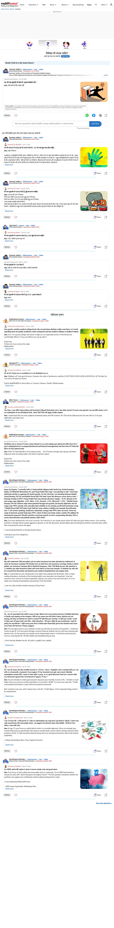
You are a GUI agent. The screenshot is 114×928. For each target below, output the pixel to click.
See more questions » (104, 803)
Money (64, 5)
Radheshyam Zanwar (16, 319)
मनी (48, 48)
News (52, 5)
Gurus (89, 5)
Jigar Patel (13, 225)
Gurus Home (5, 9)
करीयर (84, 48)
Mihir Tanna (13, 400)
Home (22, 5)
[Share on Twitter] (100, 115)
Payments (32, 5)
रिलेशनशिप (66, 48)
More (103, 5)
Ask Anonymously (83, 128)
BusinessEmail (78, 5)
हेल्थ (29, 48)
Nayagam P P (14, 363)
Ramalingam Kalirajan (17, 480)
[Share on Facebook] (93, 115)
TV (96, 5)
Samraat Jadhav (15, 69)
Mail (44, 5)
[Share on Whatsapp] (87, 115)
